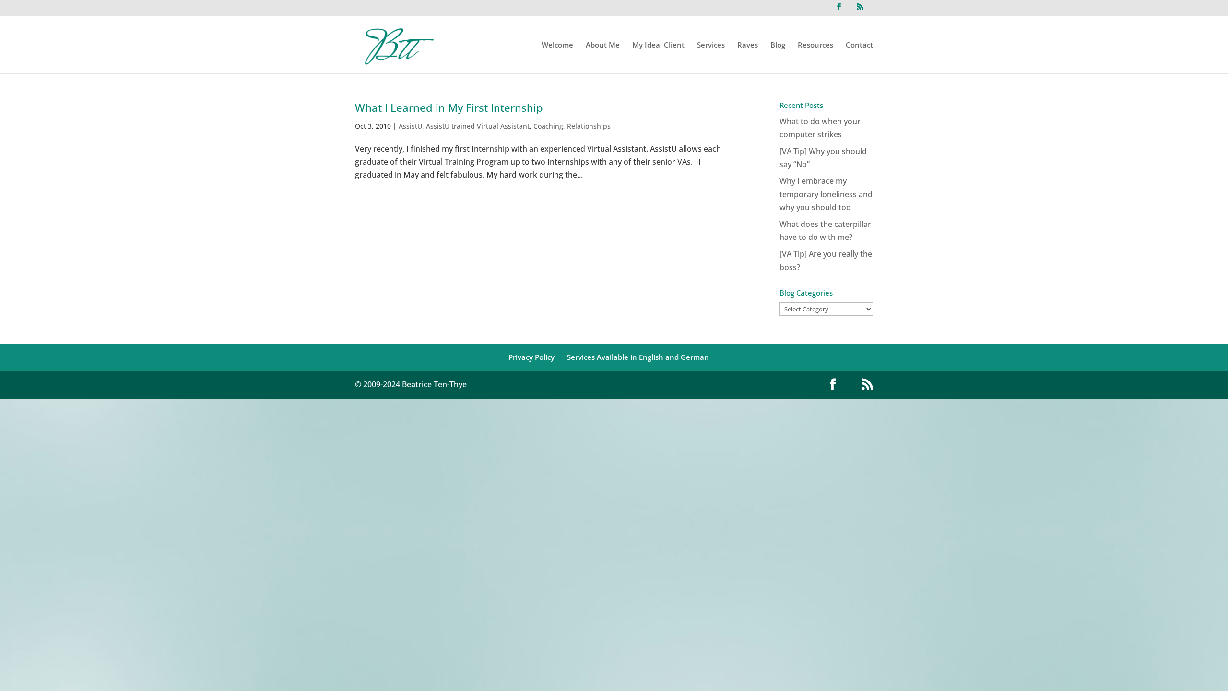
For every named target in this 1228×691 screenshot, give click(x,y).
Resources (815, 45)
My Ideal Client (658, 45)
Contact (859, 45)
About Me (603, 45)
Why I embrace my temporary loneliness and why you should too (826, 194)
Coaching (548, 126)
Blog (777, 45)
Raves (747, 45)
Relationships (589, 126)
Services (711, 45)
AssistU (410, 126)
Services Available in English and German (638, 357)
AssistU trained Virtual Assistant (478, 126)
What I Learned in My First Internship (449, 107)
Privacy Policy (531, 357)
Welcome (557, 45)
